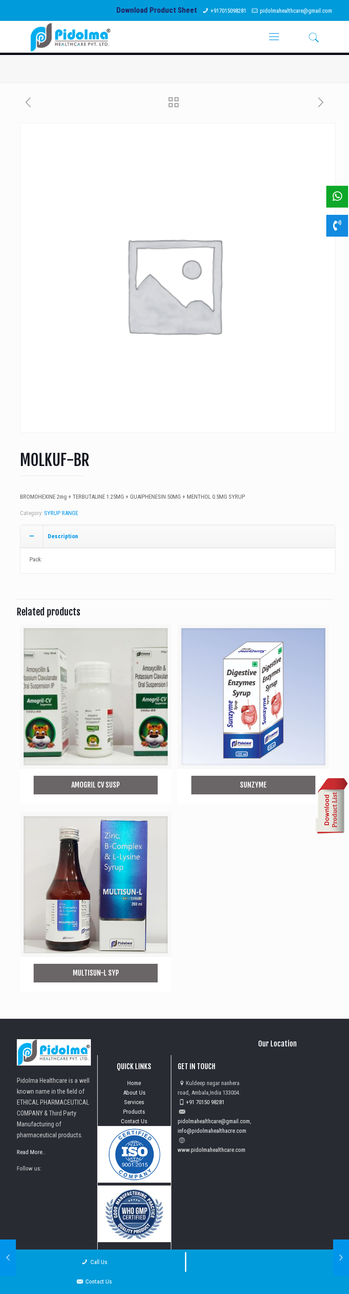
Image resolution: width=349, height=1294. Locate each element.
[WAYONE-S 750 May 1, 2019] (341, 1257)
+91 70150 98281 (205, 1102)
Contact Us (134, 1121)
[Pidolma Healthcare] (70, 37)
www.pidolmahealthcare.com (211, 1149)
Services (134, 1102)
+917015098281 (228, 10)
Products (134, 1111)
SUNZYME (253, 784)
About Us (134, 1092)
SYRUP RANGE (61, 513)
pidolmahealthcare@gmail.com (296, 10)
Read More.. (31, 1152)
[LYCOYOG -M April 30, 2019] (8, 1257)
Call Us (98, 1262)
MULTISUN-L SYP (96, 972)
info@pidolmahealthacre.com (212, 1130)
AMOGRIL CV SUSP (95, 784)
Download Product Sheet (156, 10)
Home (134, 1083)
